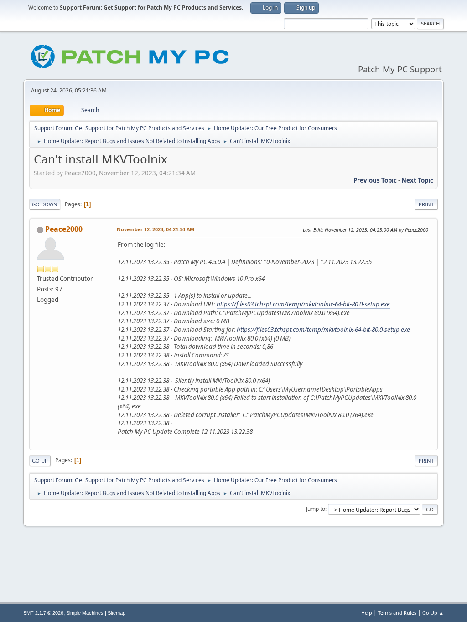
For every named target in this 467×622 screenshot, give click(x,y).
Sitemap (116, 613)
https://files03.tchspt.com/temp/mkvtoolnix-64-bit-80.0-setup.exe (303, 304)
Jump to (315, 509)
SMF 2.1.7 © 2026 (43, 613)
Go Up (40, 460)
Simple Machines (85, 613)
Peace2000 (64, 229)
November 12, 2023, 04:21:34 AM (155, 229)
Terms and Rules (397, 612)
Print (426, 204)
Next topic (417, 180)
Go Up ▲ (433, 612)
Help (366, 612)
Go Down (44, 204)
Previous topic (375, 180)
